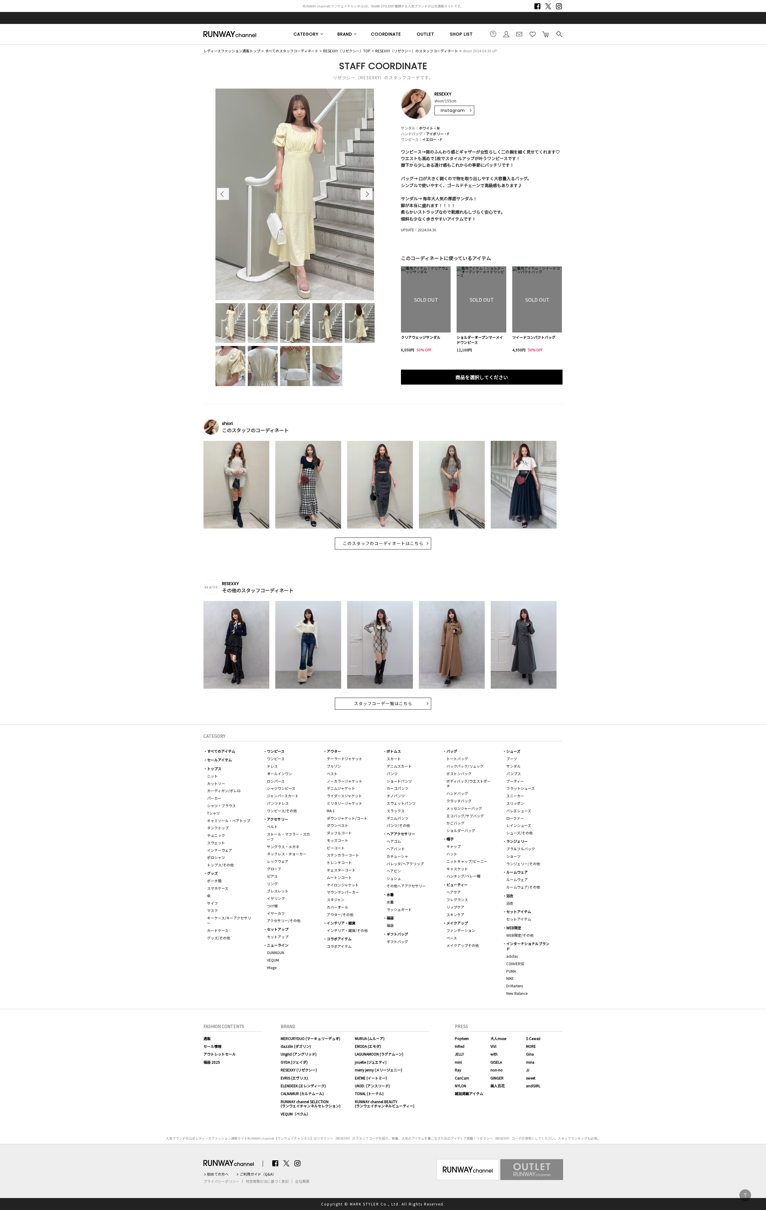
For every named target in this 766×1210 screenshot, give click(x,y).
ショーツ (513, 856)
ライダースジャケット (344, 795)
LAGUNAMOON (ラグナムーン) (379, 1053)
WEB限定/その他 (520, 935)
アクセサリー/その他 (283, 920)
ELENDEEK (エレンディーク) (303, 1085)
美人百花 (497, 1085)
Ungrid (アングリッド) (299, 1053)
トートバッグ (457, 758)
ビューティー (457, 884)
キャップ (453, 846)
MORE (531, 1046)
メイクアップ (457, 922)
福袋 (390, 917)
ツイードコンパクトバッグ (533, 337)
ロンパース (276, 781)
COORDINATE (386, 34)
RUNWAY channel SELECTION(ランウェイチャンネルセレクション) (311, 1103)
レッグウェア (277, 861)
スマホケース (217, 888)
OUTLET (425, 34)
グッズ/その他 (218, 937)
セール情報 (212, 1046)
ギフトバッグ (397, 933)
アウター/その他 (340, 914)
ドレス (272, 766)
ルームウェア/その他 (523, 886)
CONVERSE (515, 963)
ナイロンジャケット (343, 884)
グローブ (274, 868)
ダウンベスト (337, 825)
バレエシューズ (518, 810)
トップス (214, 768)
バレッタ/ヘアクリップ (405, 863)
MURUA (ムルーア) (369, 1038)
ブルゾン (334, 766)
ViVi (493, 1046)
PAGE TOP (745, 1195)
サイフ (212, 903)
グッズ (212, 873)
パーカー (214, 798)
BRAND (345, 34)
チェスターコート (341, 869)
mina (530, 1062)
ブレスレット (277, 890)
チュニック (216, 835)
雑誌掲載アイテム (469, 1093)
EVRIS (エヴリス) (294, 1077)
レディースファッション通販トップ (231, 50)
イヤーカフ (276, 913)
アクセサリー (277, 819)
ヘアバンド (396, 848)
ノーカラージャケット (344, 781)
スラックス (396, 810)
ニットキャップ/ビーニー (466, 861)
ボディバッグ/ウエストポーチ (468, 783)
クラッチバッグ (459, 800)
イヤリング (276, 898)
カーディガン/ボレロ (224, 790)
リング (272, 883)
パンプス (513, 773)
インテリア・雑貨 (341, 922)
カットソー (216, 783)
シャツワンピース (281, 788)
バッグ (451, 751)
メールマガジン (519, 33)
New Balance (517, 993)
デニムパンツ (397, 818)
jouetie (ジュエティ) (371, 1062)
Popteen (462, 1038)
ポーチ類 (214, 880)
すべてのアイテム (221, 751)
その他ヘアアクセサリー (406, 885)
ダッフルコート (339, 832)
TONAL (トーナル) (369, 1093)
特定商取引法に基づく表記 (267, 1181)
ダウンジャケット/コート (347, 818)
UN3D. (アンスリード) (372, 1085)
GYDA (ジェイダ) (294, 1062)
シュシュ (394, 878)
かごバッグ (455, 822)
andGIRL (533, 1085)
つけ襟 (272, 905)
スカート (394, 758)
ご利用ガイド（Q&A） (258, 1174)
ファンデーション (460, 930)
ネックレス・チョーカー (286, 853)
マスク (212, 910)
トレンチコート (339, 862)
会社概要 (302, 1181)
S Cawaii (533, 1038)
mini (458, 1062)
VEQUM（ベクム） (295, 1113)
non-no (496, 1069)
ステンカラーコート (343, 854)
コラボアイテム (339, 938)
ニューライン (277, 945)
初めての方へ (218, 1174)
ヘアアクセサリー (401, 833)
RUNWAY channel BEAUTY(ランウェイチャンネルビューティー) (384, 1103)
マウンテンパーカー (343, 892)
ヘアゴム (394, 841)
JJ (527, 1069)
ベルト (272, 826)
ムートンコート (339, 877)
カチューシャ (397, 856)
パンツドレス (278, 803)
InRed (459, 1046)
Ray (458, 1069)
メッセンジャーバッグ (464, 808)
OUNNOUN (275, 952)
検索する (559, 33)
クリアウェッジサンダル (420, 337)
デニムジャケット (341, 788)
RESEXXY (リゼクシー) (299, 1069)
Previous (223, 194)
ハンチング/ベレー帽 (463, 875)
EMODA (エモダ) (368, 1046)
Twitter (548, 6)
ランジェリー (517, 841)
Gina (530, 1053)
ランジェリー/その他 (523, 863)
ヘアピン (394, 870)
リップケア (455, 907)
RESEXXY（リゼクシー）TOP (346, 50)
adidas (512, 956)
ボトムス (394, 751)
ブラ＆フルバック (520, 848)
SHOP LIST (461, 34)
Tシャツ (213, 813)
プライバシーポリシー (221, 1181)
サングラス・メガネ (283, 846)
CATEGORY (306, 34)
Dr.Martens (514, 985)
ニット (212, 775)
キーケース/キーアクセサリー (229, 920)
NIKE (510, 978)
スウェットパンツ (401, 803)
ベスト (332, 773)
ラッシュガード (399, 909)
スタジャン (335, 899)
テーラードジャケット (344, 758)
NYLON (460, 1085)
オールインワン (279, 773)
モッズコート (337, 840)
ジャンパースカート (283, 795)
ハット (451, 853)
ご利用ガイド (493, 33)
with (494, 1053)
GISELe (496, 1062)
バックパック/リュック (465, 766)
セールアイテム (219, 759)
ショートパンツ (399, 781)
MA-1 (331, 810)
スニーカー (515, 795)
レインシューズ (518, 825)
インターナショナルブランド (527, 946)
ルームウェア (517, 872)
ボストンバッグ (459, 773)
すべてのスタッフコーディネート (291, 50)
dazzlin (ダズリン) (296, 1046)
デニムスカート (399, 766)
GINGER (497, 1077)
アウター (334, 751)
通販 (207, 1038)
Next (367, 194)
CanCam (462, 1077)
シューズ (513, 751)
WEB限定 (513, 927)
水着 (390, 894)
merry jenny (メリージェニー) (378, 1069)
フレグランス (457, 899)
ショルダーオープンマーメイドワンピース (480, 340)
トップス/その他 (220, 864)
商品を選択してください (481, 377)
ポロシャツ (216, 857)
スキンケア (455, 914)
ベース (451, 937)
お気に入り (532, 33)
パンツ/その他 (398, 825)
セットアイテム (518, 911)
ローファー (515, 818)
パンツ (392, 773)
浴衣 (509, 895)
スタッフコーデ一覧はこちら (383, 704)
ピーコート (336, 847)
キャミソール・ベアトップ (228, 820)
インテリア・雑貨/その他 (347, 930)
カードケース (217, 930)
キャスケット (457, 868)
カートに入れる (545, 33)
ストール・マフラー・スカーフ (288, 836)
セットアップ (277, 929)
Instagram (559, 6)
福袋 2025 (211, 1062)
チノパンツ (396, 795)
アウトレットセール (219, 1053)
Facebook (537, 6)
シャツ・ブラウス (221, 805)
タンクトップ (218, 827)
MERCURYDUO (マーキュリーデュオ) (310, 1038)
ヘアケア (453, 892)
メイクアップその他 (462, 945)
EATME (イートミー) (371, 1077)
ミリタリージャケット (344, 803)
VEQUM (273, 959)
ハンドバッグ (457, 793)
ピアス (272, 876)
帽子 (450, 838)
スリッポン (515, 803)
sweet (530, 1077)
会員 (506, 33)
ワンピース (276, 751)
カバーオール (337, 907)
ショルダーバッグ (460, 830)
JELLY (459, 1053)
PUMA (511, 971)
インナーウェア (219, 850)
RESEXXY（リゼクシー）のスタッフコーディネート (416, 50)
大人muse (498, 1038)
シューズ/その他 (519, 832)
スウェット (216, 842)
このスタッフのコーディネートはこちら (383, 543)
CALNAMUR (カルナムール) (302, 1093)
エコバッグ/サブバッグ (465, 815)
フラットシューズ (520, 788)
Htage (271, 967)
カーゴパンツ (397, 788)
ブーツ (511, 758)
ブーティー (515, 781)
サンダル (513, 766)
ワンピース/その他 (282, 810)
